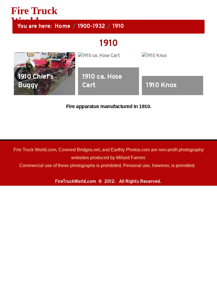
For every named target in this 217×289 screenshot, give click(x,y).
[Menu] (134, 16)
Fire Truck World (34, 16)
